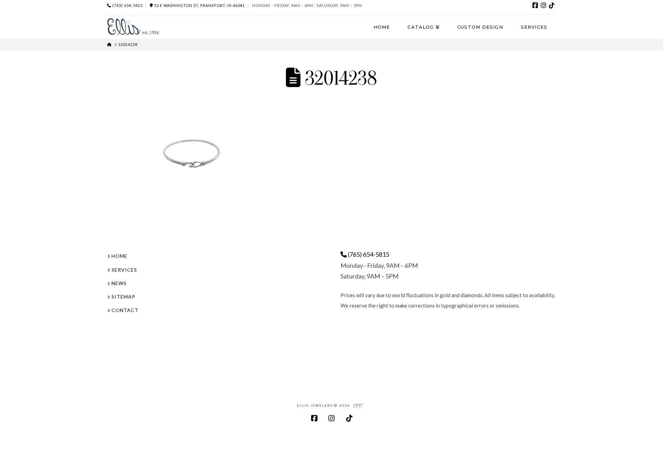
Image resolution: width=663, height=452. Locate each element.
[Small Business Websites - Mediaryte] (359, 405)
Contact (125, 310)
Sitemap (123, 297)
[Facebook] (535, 5)
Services (124, 270)
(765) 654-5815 (127, 5)
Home (119, 256)
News (119, 283)
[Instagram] (543, 5)
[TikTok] (552, 5)
